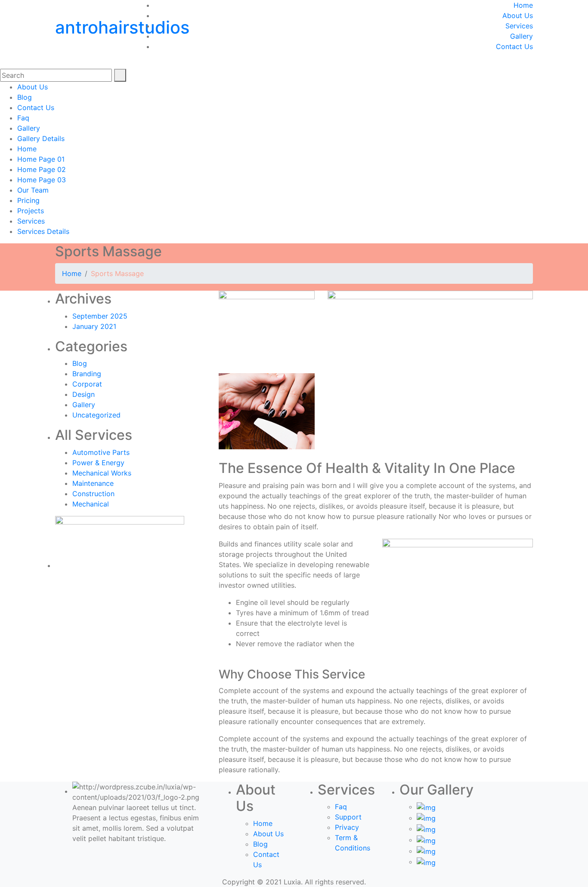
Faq (23, 118)
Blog (24, 97)
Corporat (87, 384)
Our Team (33, 190)
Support (348, 817)
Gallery (521, 36)
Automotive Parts (101, 452)
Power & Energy (98, 462)
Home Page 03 (41, 179)
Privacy (347, 827)
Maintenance (93, 483)
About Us (517, 15)
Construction (93, 493)
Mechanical (90, 504)
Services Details (43, 231)
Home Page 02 (41, 169)
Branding (86, 373)
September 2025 (99, 316)
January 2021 (94, 326)
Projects (30, 210)
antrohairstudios (122, 27)
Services (519, 25)
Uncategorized (96, 415)
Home (523, 5)
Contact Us (514, 46)
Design (83, 394)
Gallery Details (41, 138)
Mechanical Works (101, 473)
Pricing (28, 200)
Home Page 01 (41, 159)
